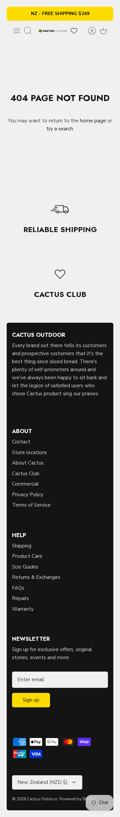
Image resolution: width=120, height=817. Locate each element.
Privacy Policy (27, 494)
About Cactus (28, 462)
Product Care (27, 556)
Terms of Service (31, 505)
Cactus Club (25, 473)
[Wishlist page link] (74, 30)
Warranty (23, 609)
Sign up (31, 700)
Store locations (29, 452)
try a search (59, 128)
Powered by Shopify (78, 799)
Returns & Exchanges (36, 577)
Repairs (20, 598)
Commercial (25, 484)
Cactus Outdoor (42, 799)
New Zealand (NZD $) (42, 782)
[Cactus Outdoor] (53, 30)
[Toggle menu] (16, 30)
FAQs (18, 588)
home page (93, 120)
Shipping (21, 545)
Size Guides (25, 567)
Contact (21, 441)
